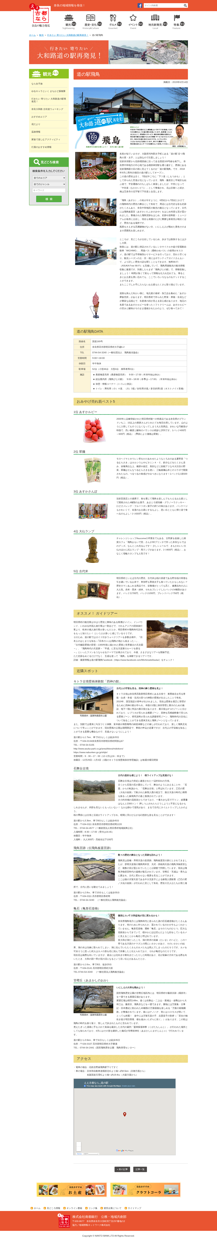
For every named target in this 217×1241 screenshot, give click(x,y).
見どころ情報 (53, 1208)
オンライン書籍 (74, 1208)
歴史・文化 (91, 20)
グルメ (112, 20)
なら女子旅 (37, 83)
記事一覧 (140, 1169)
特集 (178, 20)
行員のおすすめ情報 (41, 147)
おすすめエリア (39, 116)
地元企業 (156, 20)
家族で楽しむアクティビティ (45, 139)
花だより (35, 124)
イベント (134, 20)
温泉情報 (35, 132)
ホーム (32, 35)
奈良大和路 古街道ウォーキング (47, 109)
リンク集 (92, 1208)
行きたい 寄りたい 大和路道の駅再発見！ (67, 35)
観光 (69, 20)
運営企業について (113, 1208)
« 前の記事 (122, 1169)
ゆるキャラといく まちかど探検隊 (48, 91)
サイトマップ (134, 1208)
